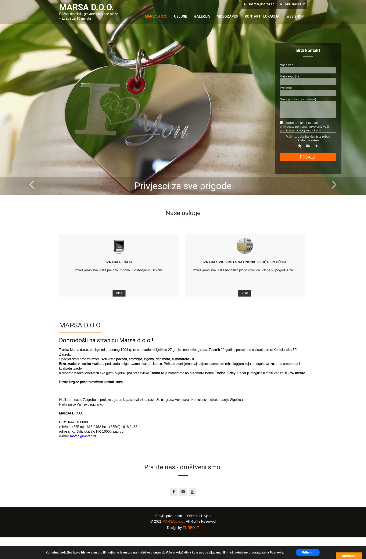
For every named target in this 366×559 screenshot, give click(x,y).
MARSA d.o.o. (173, 521)
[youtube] (192, 492)
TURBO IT (191, 528)
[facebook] (173, 492)
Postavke (276, 552)
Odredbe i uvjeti (199, 516)
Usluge (180, 16)
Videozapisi (227, 16)
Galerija (202, 16)
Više (119, 293)
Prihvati (307, 552)
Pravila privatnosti (168, 516)
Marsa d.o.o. (156, 16)
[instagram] (183, 492)
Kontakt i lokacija (262, 16)
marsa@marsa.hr (261, 4)
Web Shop (295, 16)
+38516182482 (294, 4)
